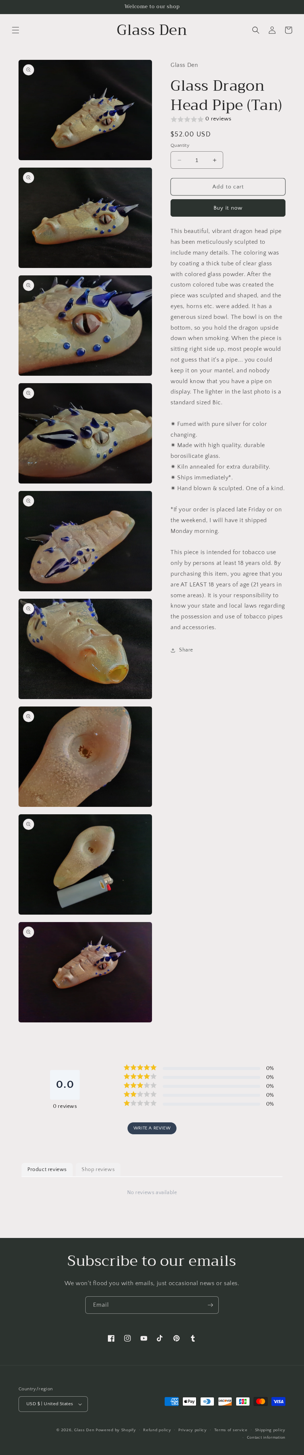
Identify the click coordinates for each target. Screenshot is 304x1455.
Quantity (180, 145)
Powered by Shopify (116, 1430)
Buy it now (228, 208)
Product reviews (47, 1170)
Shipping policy (270, 1430)
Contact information (266, 1437)
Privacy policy (192, 1430)
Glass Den (84, 1430)
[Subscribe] (210, 1305)
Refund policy (157, 1430)
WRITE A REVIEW (152, 1128)
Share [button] (186, 650)
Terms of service (231, 1430)
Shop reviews (98, 1170)
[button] (15, 30)
